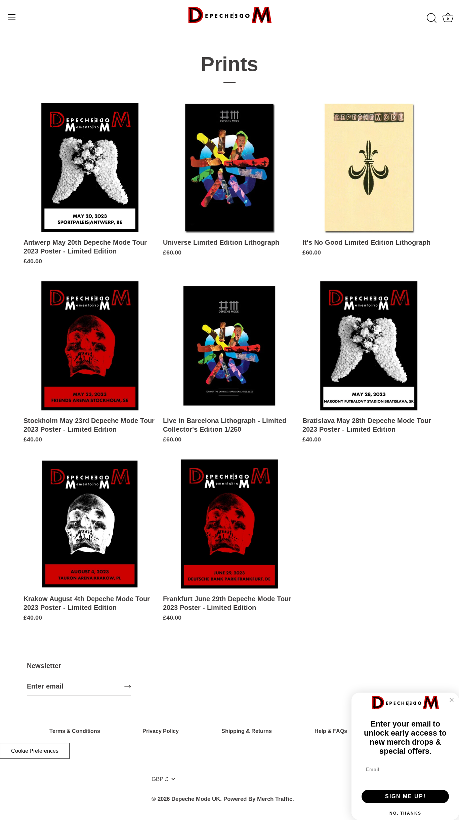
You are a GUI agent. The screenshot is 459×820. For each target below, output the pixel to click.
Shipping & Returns (246, 731)
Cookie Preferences (34, 751)
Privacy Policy (160, 731)
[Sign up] (127, 686)
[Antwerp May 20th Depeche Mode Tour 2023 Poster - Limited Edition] (90, 167)
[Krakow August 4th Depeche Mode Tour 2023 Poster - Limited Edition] (90, 524)
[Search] (431, 18)
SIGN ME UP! (405, 796)
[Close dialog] (452, 700)
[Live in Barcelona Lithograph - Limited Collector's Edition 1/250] (229, 345)
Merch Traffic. (275, 799)
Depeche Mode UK (195, 799)
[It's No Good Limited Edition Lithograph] (368, 167)
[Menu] (11, 17)
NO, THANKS (405, 813)
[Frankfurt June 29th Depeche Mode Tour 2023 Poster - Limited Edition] (229, 524)
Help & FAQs (331, 731)
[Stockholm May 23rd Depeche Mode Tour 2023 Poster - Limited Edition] (90, 345)
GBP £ (160, 779)
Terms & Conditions (74, 731)
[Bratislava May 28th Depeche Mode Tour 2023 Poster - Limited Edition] (368, 345)
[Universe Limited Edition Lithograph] (229, 167)
